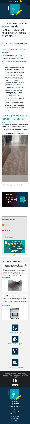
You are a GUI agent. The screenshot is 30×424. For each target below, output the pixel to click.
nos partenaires (15, 416)
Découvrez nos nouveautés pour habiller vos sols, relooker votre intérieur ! (15, 265)
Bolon (6, 78)
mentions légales (15, 418)
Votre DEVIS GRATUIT (13, 1)
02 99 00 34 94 (15, 412)
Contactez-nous (10, 133)
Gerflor (15, 78)
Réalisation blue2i (15, 420)
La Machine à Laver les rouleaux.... (15, 296)
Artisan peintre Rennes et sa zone (15, 410)
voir (9, 198)
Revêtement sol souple (10, 219)
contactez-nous (16, 414)
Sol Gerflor (7, 230)
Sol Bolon (6, 225)
